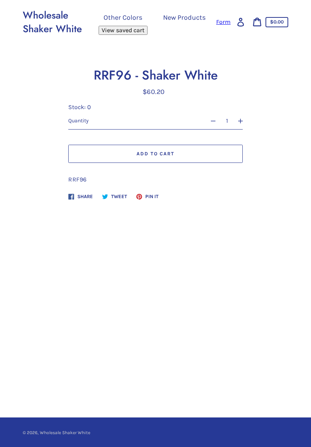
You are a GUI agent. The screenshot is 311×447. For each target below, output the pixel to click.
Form (223, 22)
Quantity (78, 120)
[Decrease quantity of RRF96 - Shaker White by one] (209, 121)
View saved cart (123, 30)
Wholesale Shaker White (52, 22)
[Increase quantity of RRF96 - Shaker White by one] (244, 121)
